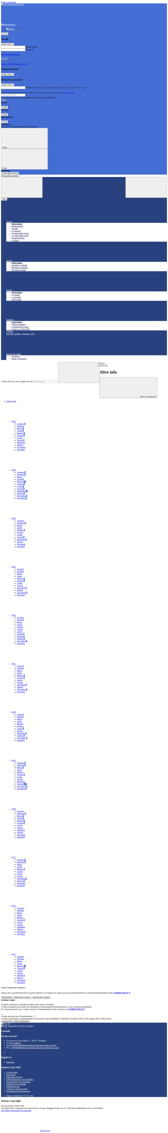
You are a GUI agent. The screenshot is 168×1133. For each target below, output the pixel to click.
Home (102, 363)
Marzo (20, 428)
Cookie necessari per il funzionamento (17, 1016)
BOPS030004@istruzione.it (34, 1045)
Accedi (4, 34)
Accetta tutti (41, 998)
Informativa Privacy (14, 1077)
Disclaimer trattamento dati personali (16, 1110)
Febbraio (20, 426)
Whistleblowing (12, 1086)
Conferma (14, 173)
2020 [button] (14, 712)
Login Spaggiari (68, 93)
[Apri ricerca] (146, 187)
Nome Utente (31, 47)
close (4, 199)
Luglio (19, 438)
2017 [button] (14, 857)
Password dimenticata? (10, 54)
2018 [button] (14, 809)
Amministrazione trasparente (18, 1091)
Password (30, 50)
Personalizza (7, 998)
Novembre (21, 447)
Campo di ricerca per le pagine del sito (17, 381)
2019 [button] (14, 760)
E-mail (28, 87)
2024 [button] (14, 518)
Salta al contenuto (8, 2)
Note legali (10, 1075)
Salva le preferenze (21, 1021)
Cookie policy (12, 1072)
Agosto (20, 440)
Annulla (5, 173)
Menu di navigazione (148, 397)
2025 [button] (14, 470)
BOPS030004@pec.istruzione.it (35, 1048)
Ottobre (20, 445)
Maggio (21, 433)
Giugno (21, 435)
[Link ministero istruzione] (12, 4)
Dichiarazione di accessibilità (18, 1082)
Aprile (20, 431)
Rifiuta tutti (22, 998)
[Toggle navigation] (22, 187)
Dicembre (21, 450)
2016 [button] (14, 906)
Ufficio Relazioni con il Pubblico (20, 1079)
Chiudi (4, 107)
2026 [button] (14, 421)
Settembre (21, 443)
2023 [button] (14, 567)
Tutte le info (11, 401)
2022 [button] (14, 615)
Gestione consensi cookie (16, 1089)
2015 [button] (14, 954)
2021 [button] (14, 664)
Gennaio (21, 424)
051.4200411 (15, 1043)
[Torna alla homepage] (84, 176)
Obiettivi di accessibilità (16, 1084)
